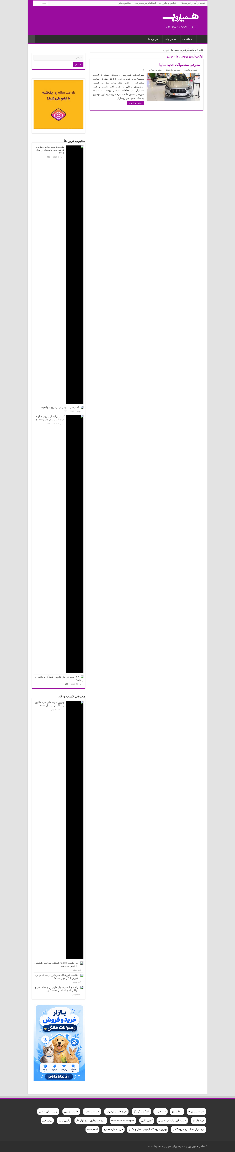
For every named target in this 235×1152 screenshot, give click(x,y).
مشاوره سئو (125, 3)
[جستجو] (30, 3)
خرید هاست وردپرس (116, 1111)
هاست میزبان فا (196, 1111)
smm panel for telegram (123, 1120)
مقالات (188, 39)
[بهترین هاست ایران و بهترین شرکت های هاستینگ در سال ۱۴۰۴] (74, 274)
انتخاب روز (177, 1111)
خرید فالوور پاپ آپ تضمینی (172, 1120)
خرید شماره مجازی (113, 1129)
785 (48, 157)
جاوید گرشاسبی (191, 70)
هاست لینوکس (92, 1111)
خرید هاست (199, 1120)
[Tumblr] (42, 1146)
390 (65, 411)
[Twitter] (58, 1146)
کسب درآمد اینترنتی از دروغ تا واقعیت (60, 407)
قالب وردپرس (71, 1111)
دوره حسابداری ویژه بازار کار (90, 1120)
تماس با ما (170, 39)
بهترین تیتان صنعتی (48, 1111)
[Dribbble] (52, 1146)
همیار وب (201, 39)
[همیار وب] (181, 20)
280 (66, 684)
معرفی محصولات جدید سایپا (179, 65)
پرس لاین (47, 1120)
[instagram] (39, 1146)
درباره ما (153, 39)
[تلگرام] (32, 1146)
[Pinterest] (55, 1146)
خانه (201, 50)
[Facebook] (62, 1146)
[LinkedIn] (49, 1146)
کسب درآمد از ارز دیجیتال (193, 3)
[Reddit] (45, 1146)
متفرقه (159, 70)
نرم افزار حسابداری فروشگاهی (189, 1129)
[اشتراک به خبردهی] (91, 57)
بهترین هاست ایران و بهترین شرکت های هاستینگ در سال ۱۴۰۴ (50, 150)
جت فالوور (160, 1111)
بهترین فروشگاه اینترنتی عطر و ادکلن (148, 1129)
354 (48, 423)
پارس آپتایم (64, 1120)
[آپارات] (35, 1146)
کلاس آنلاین (147, 1120)
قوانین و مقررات (167, 3)
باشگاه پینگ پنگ (141, 1111)
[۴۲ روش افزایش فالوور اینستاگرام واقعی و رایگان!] (82, 677)
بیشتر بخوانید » (135, 103)
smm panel (92, 1129)
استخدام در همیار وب (145, 3)
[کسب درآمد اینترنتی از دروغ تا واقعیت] (82, 407)
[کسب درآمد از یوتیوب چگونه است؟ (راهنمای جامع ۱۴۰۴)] (74, 544)
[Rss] (65, 1146)
